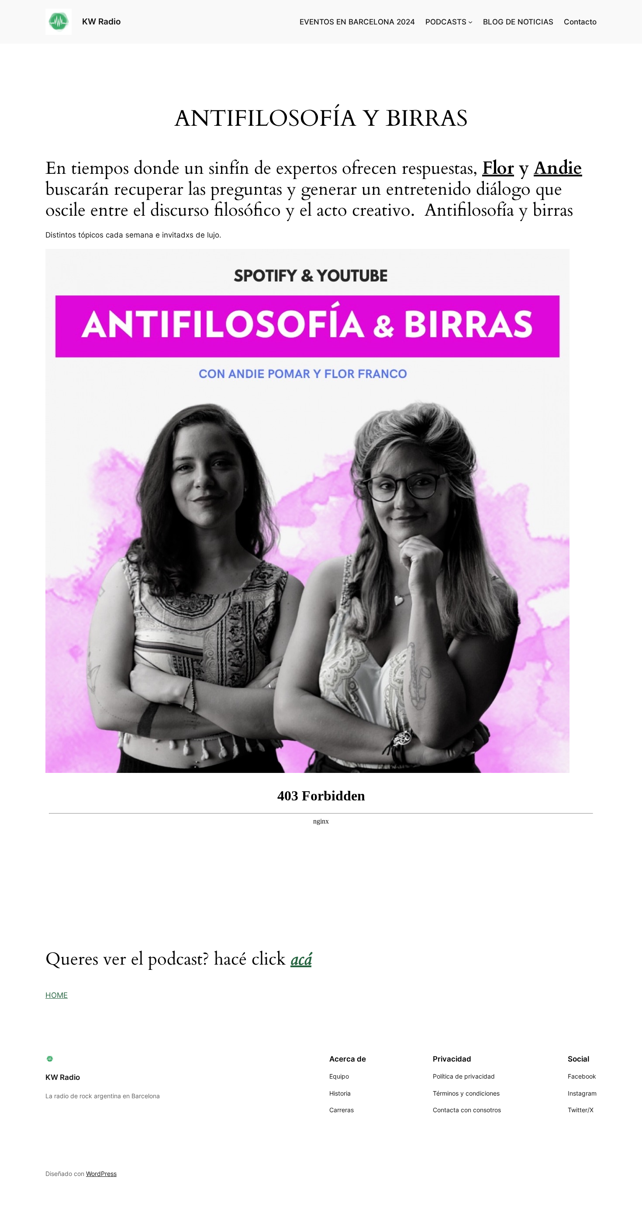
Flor (498, 168)
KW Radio (101, 21)
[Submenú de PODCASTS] (470, 22)
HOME (56, 995)
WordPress (101, 1173)
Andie (558, 168)
